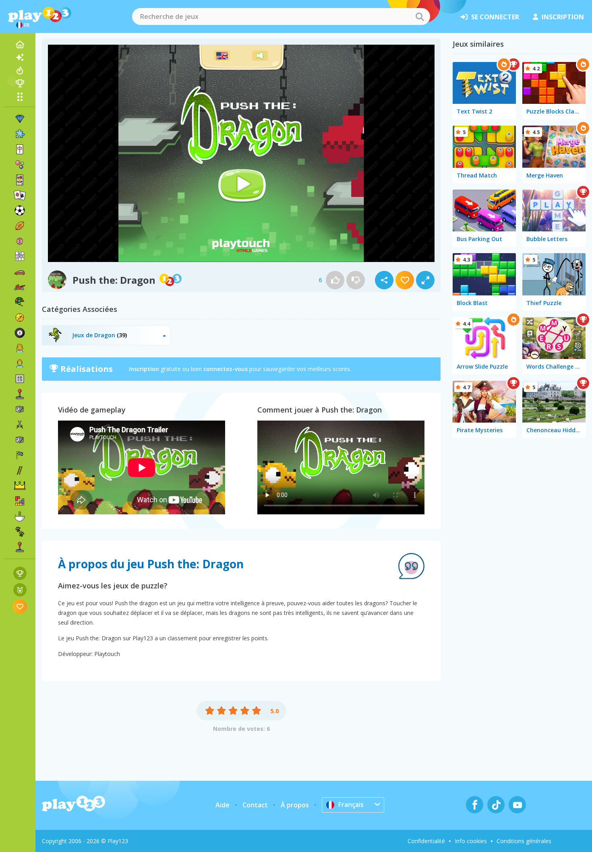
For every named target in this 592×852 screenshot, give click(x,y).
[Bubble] (19, 164)
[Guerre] (19, 302)
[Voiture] (19, 271)
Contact (255, 804)
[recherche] (419, 16)
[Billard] (19, 332)
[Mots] (19, 378)
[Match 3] (19, 118)
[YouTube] (517, 804)
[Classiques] (19, 440)
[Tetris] (19, 501)
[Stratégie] (19, 485)
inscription (563, 16)
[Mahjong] (19, 149)
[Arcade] (19, 394)
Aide (222, 804)
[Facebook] (474, 804)
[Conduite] (19, 455)
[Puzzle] (19, 134)
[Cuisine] (19, 516)
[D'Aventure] (19, 317)
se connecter (495, 16)
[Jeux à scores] (20, 573)
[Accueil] (19, 44)
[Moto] (19, 287)
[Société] (19, 409)
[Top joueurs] (19, 83)
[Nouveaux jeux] (19, 57)
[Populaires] (19, 70)
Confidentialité (426, 841)
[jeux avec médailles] (20, 589)
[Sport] (19, 225)
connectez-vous (225, 369)
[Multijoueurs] (19, 547)
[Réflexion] (19, 241)
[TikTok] (496, 804)
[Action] (19, 424)
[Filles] (19, 348)
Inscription (144, 369)
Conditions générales (524, 841)
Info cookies (471, 841)
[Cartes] (19, 180)
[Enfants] (19, 363)
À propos (295, 804)
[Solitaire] (19, 195)
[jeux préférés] (20, 606)
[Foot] (19, 210)
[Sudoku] (19, 256)
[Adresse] (19, 470)
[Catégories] (19, 97)
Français (351, 804)
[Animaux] (19, 531)
